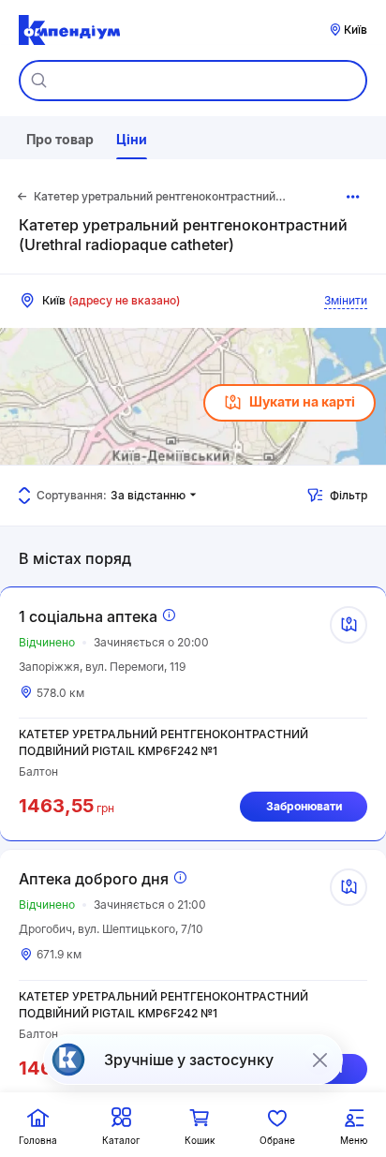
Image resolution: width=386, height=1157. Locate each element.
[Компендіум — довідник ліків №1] (69, 30)
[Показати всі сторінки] (353, 197)
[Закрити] (319, 1060)
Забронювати (304, 806)
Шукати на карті (302, 401)
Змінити (345, 300)
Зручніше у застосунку (189, 1059)
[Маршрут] (348, 625)
